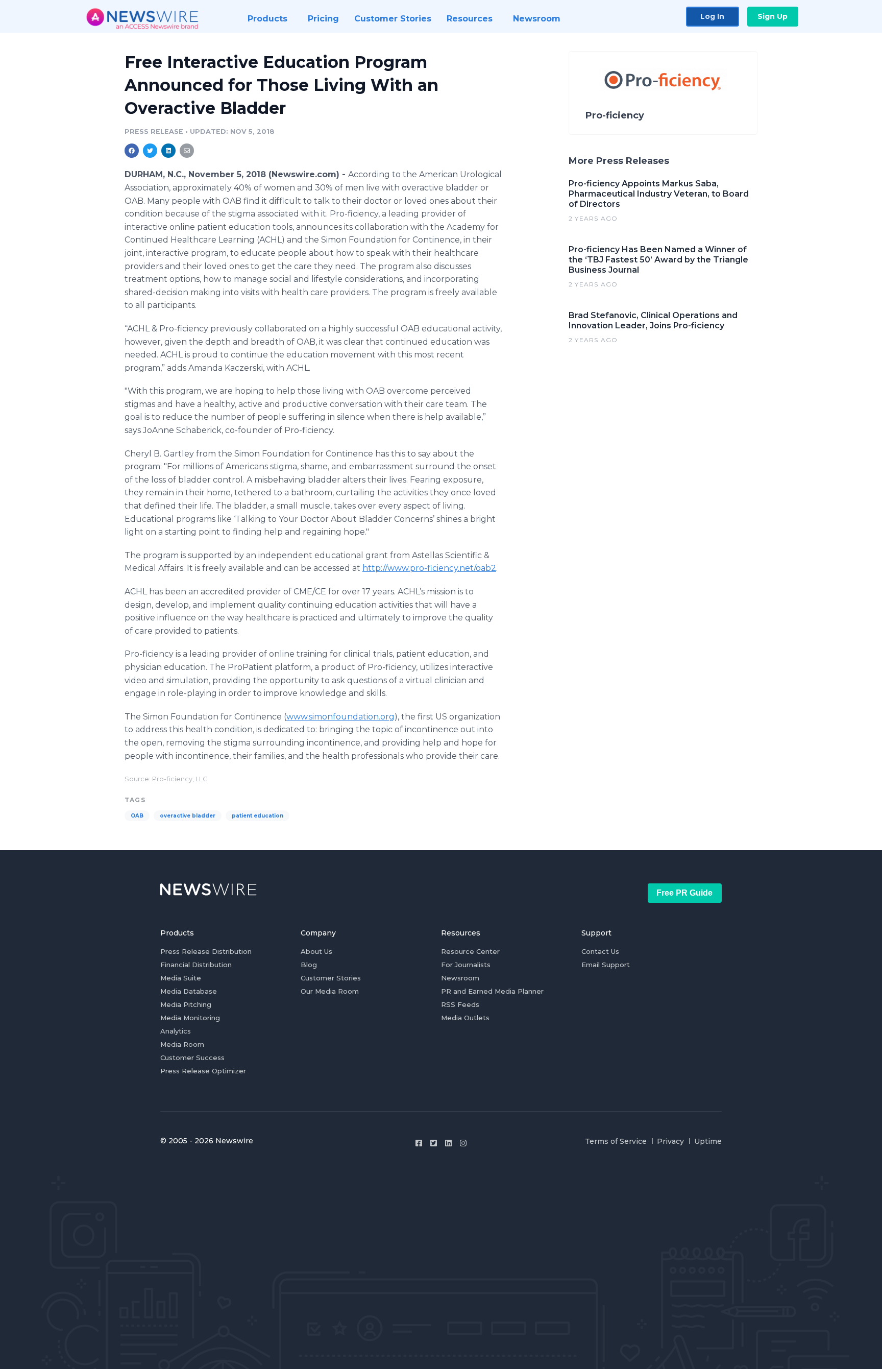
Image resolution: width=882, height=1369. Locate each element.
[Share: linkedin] (169, 151)
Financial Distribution (196, 964)
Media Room (182, 1044)
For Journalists (466, 964)
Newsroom (460, 978)
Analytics (175, 1031)
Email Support (605, 964)
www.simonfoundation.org (340, 717)
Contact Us (600, 951)
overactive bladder (187, 815)
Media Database (188, 991)
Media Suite (180, 978)
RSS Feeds (460, 1004)
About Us (316, 951)
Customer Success (192, 1057)
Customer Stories (331, 978)
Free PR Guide (684, 892)
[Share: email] (187, 151)
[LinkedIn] (448, 1143)
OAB (137, 815)
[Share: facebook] (132, 151)
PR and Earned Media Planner (492, 991)
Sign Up (772, 16)
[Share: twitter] (150, 151)
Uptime (708, 1141)
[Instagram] (463, 1143)
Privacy (670, 1141)
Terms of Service (616, 1141)
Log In (712, 16)
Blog (309, 964)
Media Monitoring (190, 1018)
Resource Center (470, 951)
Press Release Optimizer (203, 1071)
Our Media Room (330, 991)
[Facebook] (418, 1143)
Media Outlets (465, 1018)
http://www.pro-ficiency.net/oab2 (429, 568)
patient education (257, 815)
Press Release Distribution (206, 951)
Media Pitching (185, 1004)
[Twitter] (433, 1143)
